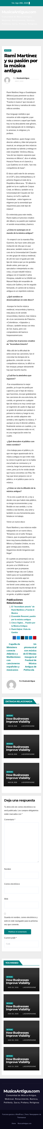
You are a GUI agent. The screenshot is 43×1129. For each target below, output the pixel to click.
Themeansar (21, 1117)
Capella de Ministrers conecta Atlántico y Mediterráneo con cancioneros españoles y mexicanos (13, 657)
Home (14, 1123)
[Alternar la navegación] (38, 34)
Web (6, 899)
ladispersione (28, 726)
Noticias (8, 50)
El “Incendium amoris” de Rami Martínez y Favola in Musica (23, 610)
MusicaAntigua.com (19, 12)
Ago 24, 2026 (13, 1066)
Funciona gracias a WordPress (13, 1114)
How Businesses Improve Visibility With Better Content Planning (20, 723)
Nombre (7, 869)
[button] (29, 35)
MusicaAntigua (23, 78)
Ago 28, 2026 (13, 987)
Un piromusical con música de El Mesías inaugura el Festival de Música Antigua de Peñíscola (29, 657)
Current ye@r (10, 938)
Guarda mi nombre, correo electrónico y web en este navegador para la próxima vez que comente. (21, 921)
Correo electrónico (12, 884)
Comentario (9, 820)
